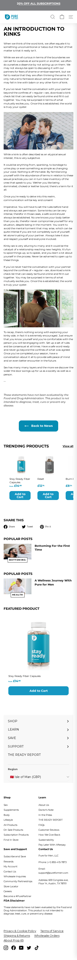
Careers (8, 891)
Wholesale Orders (46, 935)
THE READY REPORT (50, 819)
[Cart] (62, 17)
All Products (10, 824)
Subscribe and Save (15, 856)
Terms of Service (52, 931)
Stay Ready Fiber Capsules (24, 676)
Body (7, 814)
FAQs (41, 824)
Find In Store (11, 839)
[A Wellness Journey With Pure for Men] (17, 586)
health (17, 594)
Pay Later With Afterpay (52, 844)
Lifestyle (8, 819)
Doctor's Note (45, 809)
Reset (40, 478)
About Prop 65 (14, 940)
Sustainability (46, 839)
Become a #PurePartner (17, 896)
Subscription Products (16, 834)
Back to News (41, 426)
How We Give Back (49, 834)
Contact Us (10, 871)
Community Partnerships (18, 881)
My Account (10, 866)
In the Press (45, 814)
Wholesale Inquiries (15, 876)
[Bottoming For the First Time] (17, 551)
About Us (43, 804)
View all (68, 446)
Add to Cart (39, 691)
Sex (6, 804)
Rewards (8, 861)
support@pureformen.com (53, 872)
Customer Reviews (48, 829)
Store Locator (11, 886)
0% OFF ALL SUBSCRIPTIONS (39, 3)
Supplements (11, 809)
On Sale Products (13, 829)
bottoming (17, 559)
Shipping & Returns (17, 935)
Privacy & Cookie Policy (20, 931)
